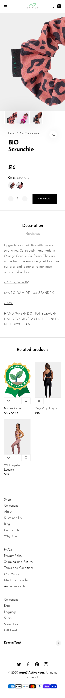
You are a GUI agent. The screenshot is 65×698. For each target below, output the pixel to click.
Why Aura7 (12, 536)
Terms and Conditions (18, 568)
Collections (11, 505)
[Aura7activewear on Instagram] (46, 664)
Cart (59, 6)
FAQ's (8, 549)
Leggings (10, 612)
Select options (17, 401)
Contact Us (11, 530)
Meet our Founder (16, 580)
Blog (7, 524)
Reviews (32, 234)
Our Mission (12, 574)
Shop (7, 499)
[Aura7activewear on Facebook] (28, 664)
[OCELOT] (11, 185)
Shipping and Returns (19, 562)
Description (32, 226)
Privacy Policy (13, 556)
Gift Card (10, 630)
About (8, 511)
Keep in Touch (12, 642)
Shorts (8, 618)
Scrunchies (11, 624)
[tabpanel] (32, 62)
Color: (19, 177)
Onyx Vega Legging (47, 408)
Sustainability (13, 518)
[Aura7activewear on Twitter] (19, 664)
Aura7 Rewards (14, 586)
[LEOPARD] (19, 185)
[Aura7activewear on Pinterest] (37, 664)
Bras (7, 606)
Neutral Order (13, 408)
